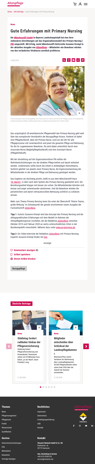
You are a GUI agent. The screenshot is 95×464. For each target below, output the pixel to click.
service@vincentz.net (45, 459)
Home (10, 12)
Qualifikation (6, 432)
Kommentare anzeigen (26, 250)
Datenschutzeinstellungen (11, 443)
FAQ (3, 447)
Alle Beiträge (19, 12)
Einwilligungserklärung (45, 420)
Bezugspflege (18, 268)
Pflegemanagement (9, 416)
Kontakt (40, 428)
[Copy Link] (78, 60)
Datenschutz (42, 416)
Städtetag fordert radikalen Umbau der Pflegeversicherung (28, 342)
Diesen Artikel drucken (25, 258)
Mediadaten (6, 451)
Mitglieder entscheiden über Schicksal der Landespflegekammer (65, 346)
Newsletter (6, 455)
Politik (4, 424)
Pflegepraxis (6, 420)
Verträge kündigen (9, 459)
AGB (39, 424)
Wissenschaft (7, 428)
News (4, 412)
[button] (43, 387)
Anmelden (80, 4)
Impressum (41, 412)
